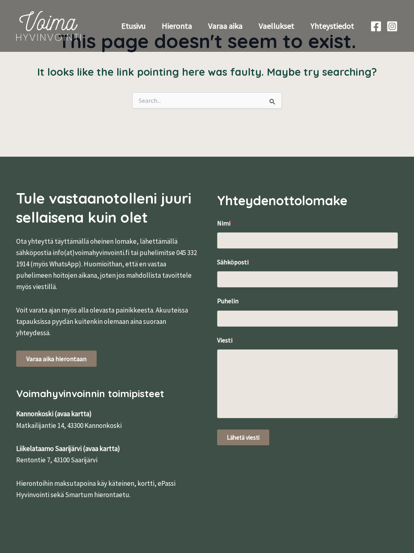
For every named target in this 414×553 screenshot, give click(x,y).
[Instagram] (392, 26)
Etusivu (133, 26)
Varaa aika (225, 26)
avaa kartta (73, 413)
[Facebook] (376, 26)
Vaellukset (276, 26)
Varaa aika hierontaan (56, 359)
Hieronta (177, 26)
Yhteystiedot (332, 26)
